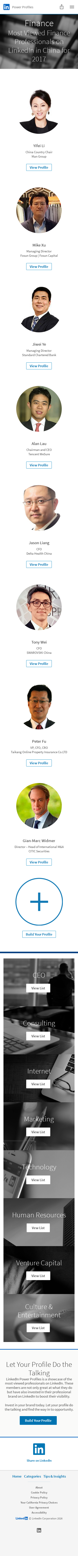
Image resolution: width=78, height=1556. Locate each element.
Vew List (38, 1227)
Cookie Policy (39, 1492)
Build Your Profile (39, 934)
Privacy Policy (39, 1497)
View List (38, 988)
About (39, 1487)
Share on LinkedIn (39, 1460)
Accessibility (39, 1512)
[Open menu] (72, 7)
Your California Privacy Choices (39, 1502)
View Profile (39, 167)
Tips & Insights (54, 1476)
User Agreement (39, 1507)
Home (17, 1476)
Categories (32, 1476)
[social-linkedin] (39, 1530)
